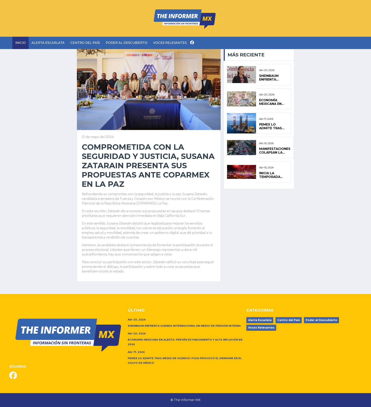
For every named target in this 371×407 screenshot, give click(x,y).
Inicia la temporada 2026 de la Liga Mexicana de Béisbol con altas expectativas (273, 175)
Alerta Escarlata (48, 43)
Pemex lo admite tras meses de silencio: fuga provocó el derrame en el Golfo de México (272, 126)
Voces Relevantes (170, 43)
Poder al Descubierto (126, 43)
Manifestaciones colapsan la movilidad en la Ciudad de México (274, 150)
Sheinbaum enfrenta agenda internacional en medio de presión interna (272, 77)
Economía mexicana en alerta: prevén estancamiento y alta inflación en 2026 (273, 102)
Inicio (20, 43)
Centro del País (85, 43)
